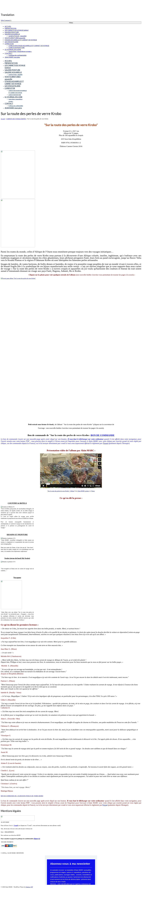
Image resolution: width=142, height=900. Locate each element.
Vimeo (93, 491)
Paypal (105, 443)
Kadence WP (29, 887)
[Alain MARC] (71, 7)
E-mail (16, 825)
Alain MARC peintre (83, 491)
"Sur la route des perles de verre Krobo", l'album (60, 491)
